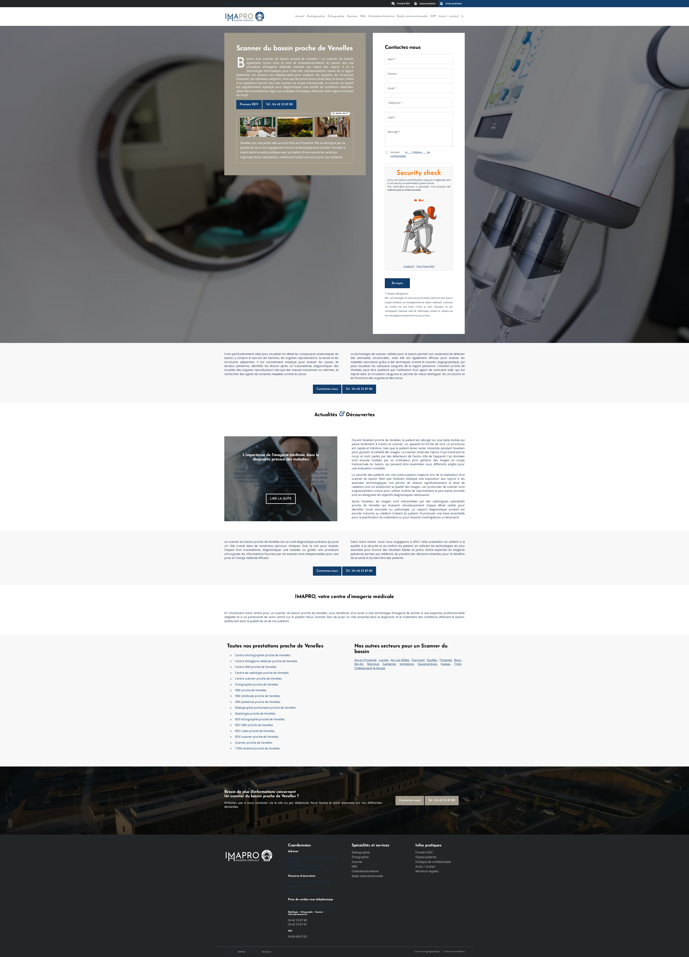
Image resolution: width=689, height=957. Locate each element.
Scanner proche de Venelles (253, 743)
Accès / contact (425, 866)
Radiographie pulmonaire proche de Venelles (265, 708)
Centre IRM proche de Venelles (255, 667)
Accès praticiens (454, 3)
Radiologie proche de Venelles (255, 714)
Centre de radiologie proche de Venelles (262, 673)
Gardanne (389, 664)
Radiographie (361, 852)
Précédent (232, 478)
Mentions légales (427, 871)
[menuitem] (401, 3)
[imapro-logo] (244, 16)
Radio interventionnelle (367, 876)
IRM (354, 866)
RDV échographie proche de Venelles (260, 719)
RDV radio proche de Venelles (255, 731)
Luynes (383, 660)
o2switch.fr (408, 266)
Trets (457, 664)
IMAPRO (241, 951)
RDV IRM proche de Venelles (254, 725)
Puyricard (418, 660)
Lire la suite (281, 498)
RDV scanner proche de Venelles (256, 737)
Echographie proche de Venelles (256, 684)
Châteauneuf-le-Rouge (369, 668)
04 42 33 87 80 (298, 920)
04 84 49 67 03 (297, 937)
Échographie (360, 857)
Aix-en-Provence (365, 660)
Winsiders (266, 951)
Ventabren (407, 664)
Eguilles (432, 660)
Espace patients (428, 3)
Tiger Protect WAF (425, 266)
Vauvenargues (427, 664)
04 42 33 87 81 (297, 924)
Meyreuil (373, 664)
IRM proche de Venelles (251, 690)
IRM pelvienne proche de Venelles (257, 702)
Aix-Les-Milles (400, 660)
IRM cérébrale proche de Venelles (257, 696)
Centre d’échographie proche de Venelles (262, 655)
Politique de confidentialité (433, 862)
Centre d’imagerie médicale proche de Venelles (266, 661)
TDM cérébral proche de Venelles (257, 748)
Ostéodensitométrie (365, 871)
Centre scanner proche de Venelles (258, 678)
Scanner (357, 862)
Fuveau (445, 664)
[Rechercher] (462, 16)
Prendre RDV (403, 3)
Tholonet (445, 660)
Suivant (329, 478)
